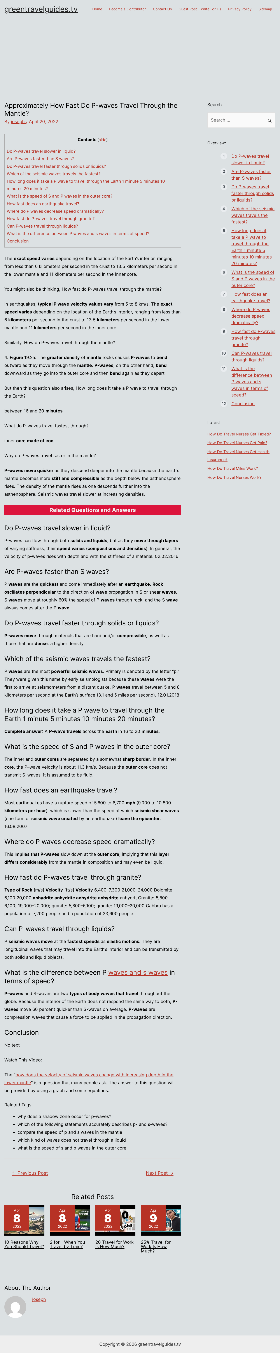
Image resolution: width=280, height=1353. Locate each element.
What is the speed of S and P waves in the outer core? (59, 196)
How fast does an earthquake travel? (43, 203)
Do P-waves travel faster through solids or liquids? (56, 166)
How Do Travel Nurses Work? (234, 477)
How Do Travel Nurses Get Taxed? (239, 434)
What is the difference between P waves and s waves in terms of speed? (78, 233)
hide (102, 139)
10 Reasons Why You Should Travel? (24, 1244)
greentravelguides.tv (41, 9)
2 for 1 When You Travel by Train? (67, 1244)
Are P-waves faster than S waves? (40, 158)
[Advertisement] (140, 51)
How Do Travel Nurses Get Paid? (237, 442)
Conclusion (18, 241)
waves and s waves (138, 972)
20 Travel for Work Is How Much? (114, 1244)
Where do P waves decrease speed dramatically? (55, 211)
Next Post (159, 1173)
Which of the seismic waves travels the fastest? (54, 173)
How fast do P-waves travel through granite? (51, 218)
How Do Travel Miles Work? (232, 468)
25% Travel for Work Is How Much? (156, 1247)
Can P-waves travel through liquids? (42, 226)
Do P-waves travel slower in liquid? (41, 151)
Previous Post (30, 1173)
